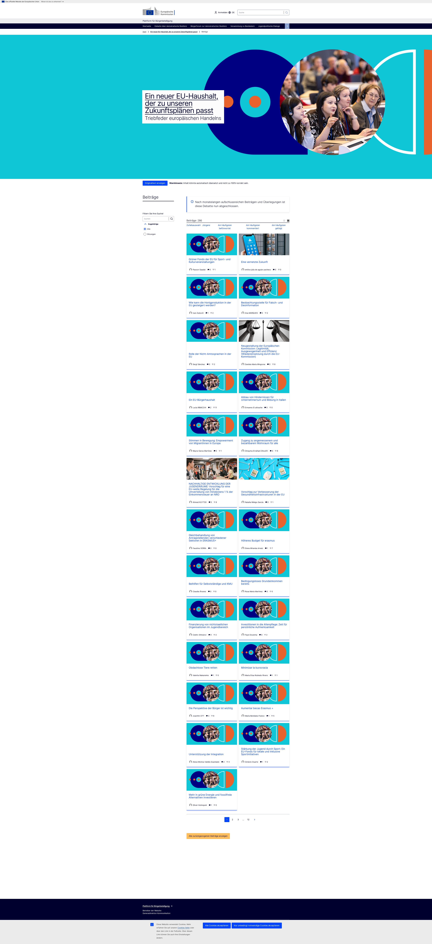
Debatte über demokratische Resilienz (171, 26)
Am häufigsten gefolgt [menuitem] (279, 227)
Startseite (147, 26)
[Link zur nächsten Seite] (254, 819)
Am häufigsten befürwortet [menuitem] (225, 227)
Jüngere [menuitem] (206, 225)
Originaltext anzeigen (155, 183)
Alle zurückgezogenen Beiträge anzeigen (208, 836)
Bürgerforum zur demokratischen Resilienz (209, 26)
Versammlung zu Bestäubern (242, 26)
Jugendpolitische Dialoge (269, 26)
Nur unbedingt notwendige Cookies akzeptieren (257, 925)
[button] (158, 224)
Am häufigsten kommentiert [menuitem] (253, 227)
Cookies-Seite (184, 928)
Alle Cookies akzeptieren (216, 925)
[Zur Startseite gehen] (161, 11)
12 (248, 819)
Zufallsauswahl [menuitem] (193, 225)
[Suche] (286, 12)
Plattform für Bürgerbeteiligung (156, 906)
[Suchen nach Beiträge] (171, 218)
